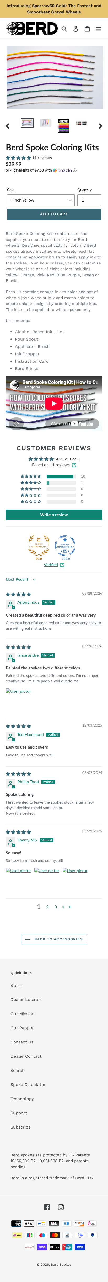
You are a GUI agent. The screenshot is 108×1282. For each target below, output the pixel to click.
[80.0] (38, 545)
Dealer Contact (26, 1056)
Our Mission (22, 1013)
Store (16, 985)
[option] (27, 124)
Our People (21, 1027)
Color (11, 190)
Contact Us (21, 1042)
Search (17, 1070)
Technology (22, 1098)
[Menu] (99, 28)
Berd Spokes (61, 1265)
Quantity (84, 190)
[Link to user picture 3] (75, 880)
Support (18, 1112)
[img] (18, 594)
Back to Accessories (58, 939)
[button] (19, 158)
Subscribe (20, 1127)
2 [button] (47, 907)
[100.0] (65, 545)
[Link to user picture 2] (46, 880)
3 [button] (56, 907)
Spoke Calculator (28, 1084)
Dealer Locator (25, 999)
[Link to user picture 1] (18, 700)
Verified (51, 565)
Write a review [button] (54, 515)
